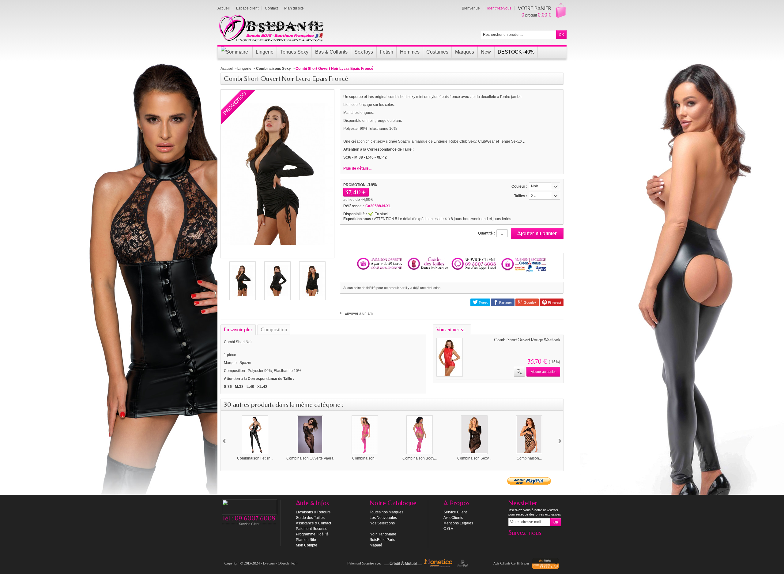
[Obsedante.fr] (271, 27)
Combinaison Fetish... (255, 458)
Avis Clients (453, 518)
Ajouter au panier (543, 371)
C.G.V (448, 529)
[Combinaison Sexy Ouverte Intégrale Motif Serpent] (474, 434)
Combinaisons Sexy (273, 68)
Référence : (353, 206)
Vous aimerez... (452, 329)
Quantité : (486, 233)
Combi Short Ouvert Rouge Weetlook (527, 340)
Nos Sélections (382, 523)
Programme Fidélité (312, 534)
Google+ (529, 302)
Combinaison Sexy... (474, 458)
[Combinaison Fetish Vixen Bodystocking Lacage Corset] (255, 434)
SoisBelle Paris (382, 540)
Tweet (483, 302)
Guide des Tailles (310, 518)
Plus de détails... (357, 168)
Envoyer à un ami (359, 313)
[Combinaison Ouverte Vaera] (310, 434)
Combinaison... (364, 458)
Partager (505, 302)
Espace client (247, 8)
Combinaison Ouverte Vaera (310, 458)
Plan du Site (306, 540)
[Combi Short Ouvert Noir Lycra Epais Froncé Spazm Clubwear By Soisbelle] (242, 280)
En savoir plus (238, 329)
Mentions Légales (458, 523)
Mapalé (376, 545)
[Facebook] (512, 542)
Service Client (455, 512)
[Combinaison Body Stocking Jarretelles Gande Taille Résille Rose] (419, 434)
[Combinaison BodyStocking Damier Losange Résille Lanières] (529, 434)
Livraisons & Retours (313, 512)
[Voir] (519, 372)
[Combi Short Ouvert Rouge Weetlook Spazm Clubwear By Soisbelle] (449, 357)
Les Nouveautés (383, 518)
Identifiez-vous (499, 8)
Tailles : (520, 196)
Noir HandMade (383, 534)
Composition (274, 329)
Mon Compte (306, 545)
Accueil (227, 68)
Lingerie (244, 68)
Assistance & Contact (313, 523)
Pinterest (554, 302)
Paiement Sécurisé (311, 529)
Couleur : (519, 186)
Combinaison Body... (419, 458)
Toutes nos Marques (386, 512)
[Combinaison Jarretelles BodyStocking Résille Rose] (364, 434)
